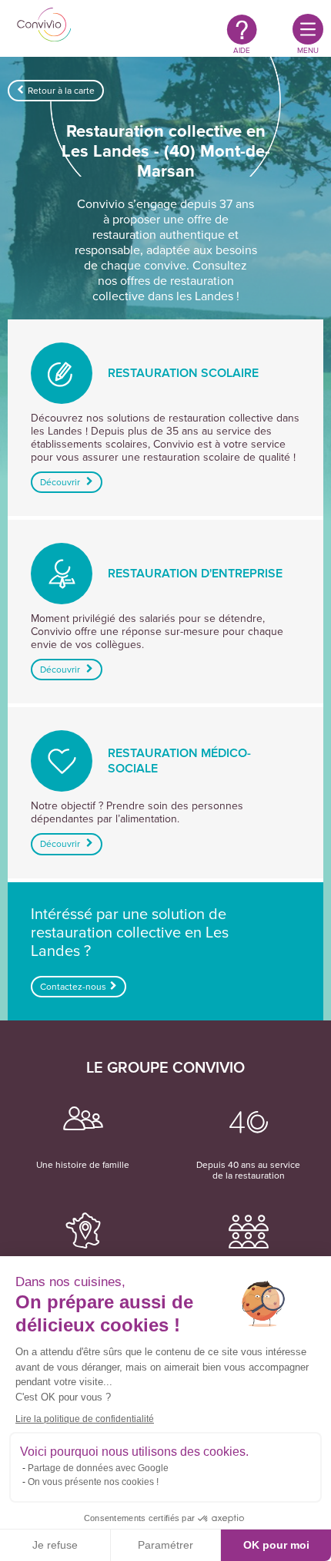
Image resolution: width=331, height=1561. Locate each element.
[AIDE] (242, 29)
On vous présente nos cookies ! (93, 1482)
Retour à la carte (61, 90)
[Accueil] (44, 26)
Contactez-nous (73, 986)
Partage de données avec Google (98, 1468)
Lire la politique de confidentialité (84, 1419)
